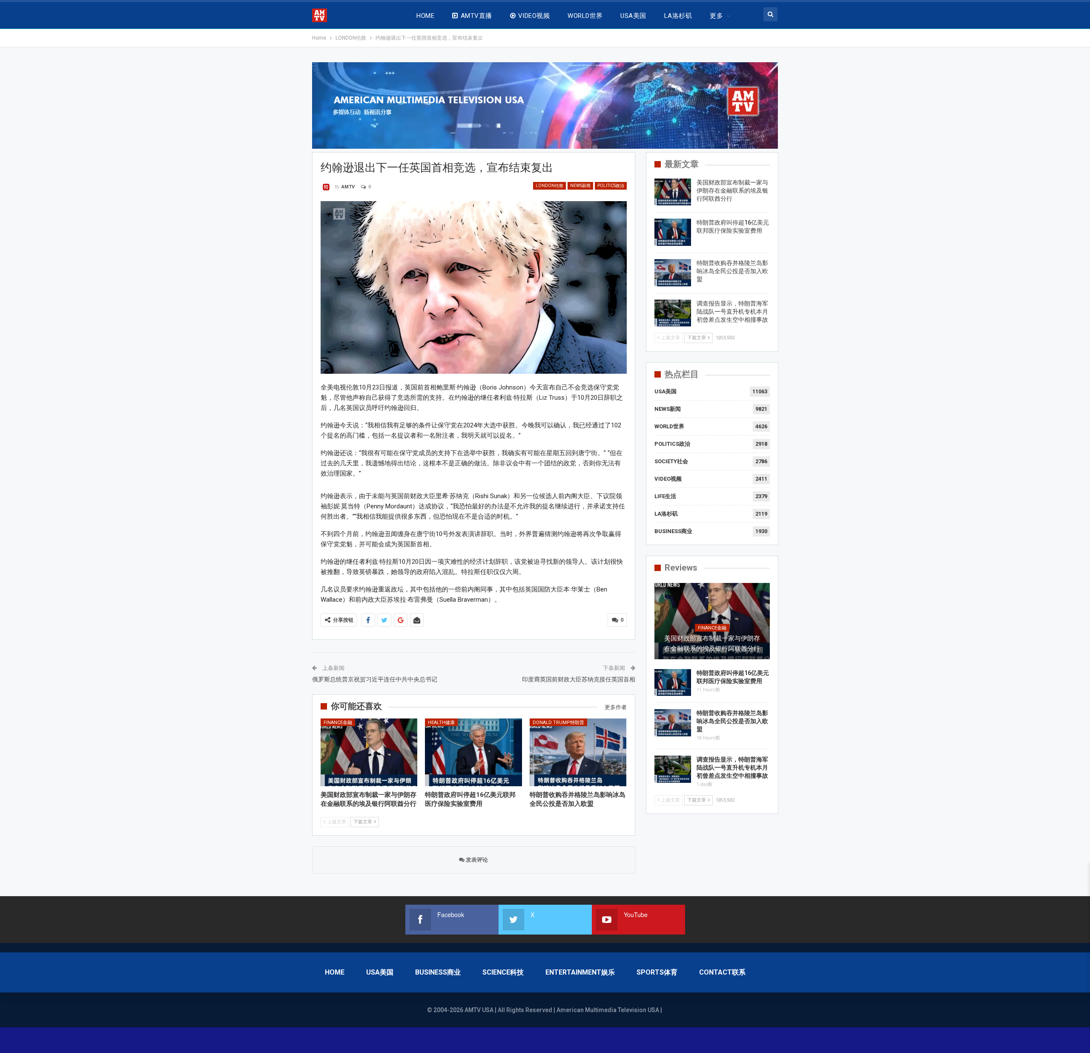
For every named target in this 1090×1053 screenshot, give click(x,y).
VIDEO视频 (534, 16)
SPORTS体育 (657, 972)
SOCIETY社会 (671, 461)
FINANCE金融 (338, 722)
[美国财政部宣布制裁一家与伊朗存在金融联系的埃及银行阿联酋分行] (369, 752)
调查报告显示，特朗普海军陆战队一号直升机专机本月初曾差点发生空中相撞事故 (732, 311)
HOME (425, 16)
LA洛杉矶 (678, 16)
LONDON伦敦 (549, 185)
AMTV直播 (476, 16)
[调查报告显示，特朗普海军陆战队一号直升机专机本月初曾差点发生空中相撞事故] (672, 313)
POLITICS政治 (610, 185)
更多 (716, 16)
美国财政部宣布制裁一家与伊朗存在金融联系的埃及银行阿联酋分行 (732, 190)
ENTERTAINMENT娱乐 (580, 972)
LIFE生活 (665, 496)
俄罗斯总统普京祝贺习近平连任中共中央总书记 (374, 679)
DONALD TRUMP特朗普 (558, 722)
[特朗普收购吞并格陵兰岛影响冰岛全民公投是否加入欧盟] (578, 752)
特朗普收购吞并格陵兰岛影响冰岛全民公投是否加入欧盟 (732, 271)
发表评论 (476, 860)
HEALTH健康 (441, 722)
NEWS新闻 (580, 185)
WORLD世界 (585, 16)
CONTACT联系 (722, 972)
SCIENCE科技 (503, 972)
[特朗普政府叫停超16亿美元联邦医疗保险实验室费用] (473, 752)
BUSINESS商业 (673, 531)
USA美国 (633, 16)
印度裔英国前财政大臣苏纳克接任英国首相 (578, 679)
